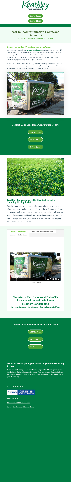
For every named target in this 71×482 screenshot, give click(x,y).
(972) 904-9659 (18, 386)
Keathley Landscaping (34, 50)
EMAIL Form (35, 132)
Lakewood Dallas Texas (18, 235)
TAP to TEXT (35, 21)
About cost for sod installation (42, 231)
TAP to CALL (35, 16)
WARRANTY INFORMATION (18, 403)
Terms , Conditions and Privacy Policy (21, 407)
